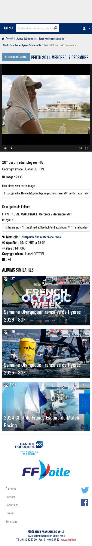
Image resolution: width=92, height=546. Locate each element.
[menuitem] (85, 28)
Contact (10, 497)
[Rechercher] (55, 28)
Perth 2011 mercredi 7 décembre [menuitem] (60, 45)
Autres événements (26, 39)
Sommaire (11, 521)
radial (58, 237)
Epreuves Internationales (51, 39)
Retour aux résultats (16, 57)
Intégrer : (7, 220)
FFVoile (69, 10)
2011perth (27, 237)
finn (37, 237)
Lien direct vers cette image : (19, 186)
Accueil (9, 39)
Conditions (12, 505)
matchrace (47, 237)
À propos (11, 488)
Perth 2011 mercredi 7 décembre (59, 58)
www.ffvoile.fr (68, 539)
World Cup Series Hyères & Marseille (22, 45)
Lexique (10, 513)
